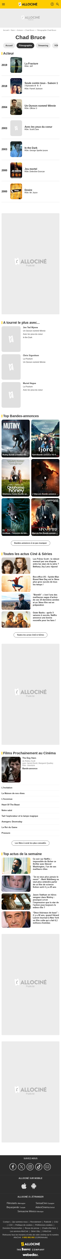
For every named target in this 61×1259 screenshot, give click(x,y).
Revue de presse (32, 1228)
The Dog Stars (29, 758)
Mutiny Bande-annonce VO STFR (16, 455)
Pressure (6, 833)
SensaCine (41, 1203)
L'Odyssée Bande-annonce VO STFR (45, 494)
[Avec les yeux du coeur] (16, 128)
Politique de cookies (24, 1225)
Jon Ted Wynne (30, 327)
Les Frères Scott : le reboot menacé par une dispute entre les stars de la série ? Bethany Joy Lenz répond (46, 563)
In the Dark (31, 148)
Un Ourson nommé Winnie (40, 105)
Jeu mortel (31, 169)
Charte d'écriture (49, 1228)
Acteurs (20, 30)
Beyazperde (13, 1207)
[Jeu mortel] (16, 170)
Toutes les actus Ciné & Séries (30, 635)
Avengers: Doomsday (12, 821)
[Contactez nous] (48, 1166)
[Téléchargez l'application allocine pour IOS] (25, 1185)
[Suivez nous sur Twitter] (22, 1166)
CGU (56, 1222)
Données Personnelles (12, 1228)
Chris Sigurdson (31, 355)
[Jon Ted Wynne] (11, 339)
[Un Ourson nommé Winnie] (16, 107)
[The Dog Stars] (11, 769)
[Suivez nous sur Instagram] (31, 1166)
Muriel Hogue (29, 383)
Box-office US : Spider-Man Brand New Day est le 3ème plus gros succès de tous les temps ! (46, 580)
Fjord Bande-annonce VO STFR (45, 455)
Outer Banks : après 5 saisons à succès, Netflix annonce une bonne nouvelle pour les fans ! (45, 616)
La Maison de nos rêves (13, 793)
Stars (13, 30)
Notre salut (7, 810)
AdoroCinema (43, 1207)
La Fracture (31, 63)
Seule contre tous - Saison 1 (41, 83)
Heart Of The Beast (11, 804)
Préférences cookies (44, 1225)
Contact (6, 1222)
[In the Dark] (16, 149)
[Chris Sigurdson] (11, 367)
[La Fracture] (16, 65)
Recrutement (35, 1222)
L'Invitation (7, 788)
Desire (28, 190)
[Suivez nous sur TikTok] (39, 1166)
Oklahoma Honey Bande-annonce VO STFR (16, 494)
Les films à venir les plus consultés (30, 843)
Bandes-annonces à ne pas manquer (30, 543)
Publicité (47, 1222)
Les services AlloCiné (19, 1231)
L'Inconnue (7, 799)
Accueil (6, 30)
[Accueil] (27, 4)
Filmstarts (12, 1203)
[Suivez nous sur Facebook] (13, 1166)
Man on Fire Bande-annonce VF (45, 533)
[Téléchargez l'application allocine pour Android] (35, 1185)
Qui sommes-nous (20, 1222)
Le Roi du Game (9, 827)
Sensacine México (27, 1211)
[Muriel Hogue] (11, 395)
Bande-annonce (29, 768)
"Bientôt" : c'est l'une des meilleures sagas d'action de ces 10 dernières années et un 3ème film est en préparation (46, 599)
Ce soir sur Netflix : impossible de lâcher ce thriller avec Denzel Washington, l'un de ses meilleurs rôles (44, 864)
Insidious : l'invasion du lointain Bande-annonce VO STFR (16, 533)
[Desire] (16, 191)
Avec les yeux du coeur (38, 126)
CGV (11, 1225)
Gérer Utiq (35, 1231)
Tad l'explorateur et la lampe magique (20, 816)
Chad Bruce (29, 30)
